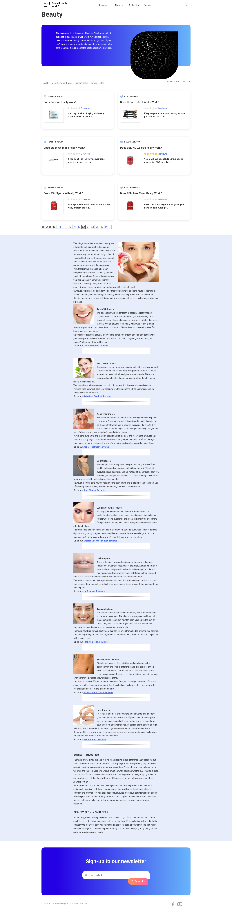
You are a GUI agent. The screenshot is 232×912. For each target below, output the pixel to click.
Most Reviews (58, 83)
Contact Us (133, 5)
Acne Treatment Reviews (96, 447)
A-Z (70, 83)
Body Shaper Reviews (94, 490)
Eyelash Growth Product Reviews (100, 540)
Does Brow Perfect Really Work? (139, 102)
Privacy (147, 5)
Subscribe (140, 881)
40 (102, 227)
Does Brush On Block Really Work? (64, 147)
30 (97, 227)
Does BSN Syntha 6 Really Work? (63, 193)
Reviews (103, 5)
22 (92, 227)
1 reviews (162, 154)
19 (79, 227)
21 (88, 227)
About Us (119, 5)
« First (60, 227)
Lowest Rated (97, 83)
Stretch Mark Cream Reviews (98, 692)
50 (106, 227)
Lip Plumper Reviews (94, 591)
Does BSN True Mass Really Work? (141, 193)
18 (74, 227)
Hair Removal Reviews (95, 739)
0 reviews (85, 108)
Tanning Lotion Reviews (96, 642)
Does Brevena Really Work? (60, 102)
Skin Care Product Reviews (97, 396)
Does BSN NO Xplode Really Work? (141, 147)
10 (70, 227)
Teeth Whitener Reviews (96, 345)
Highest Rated (81, 83)
